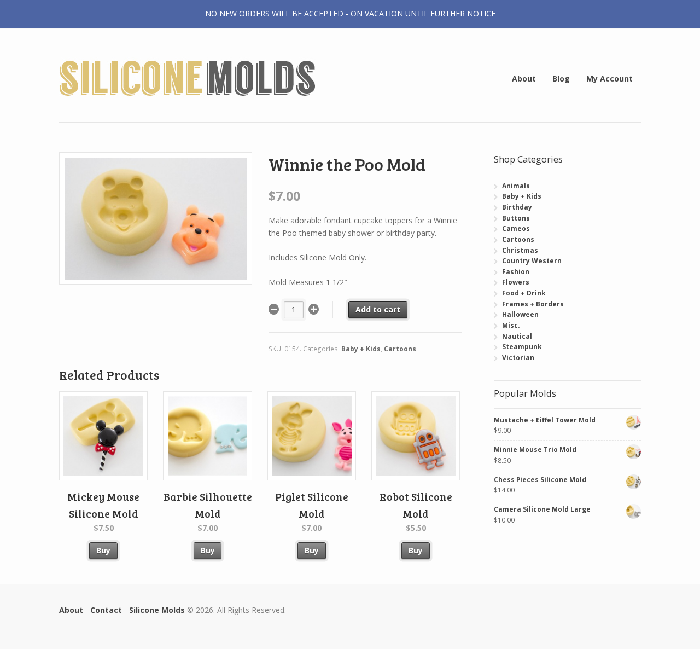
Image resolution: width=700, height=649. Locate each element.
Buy (103, 550)
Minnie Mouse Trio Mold (535, 449)
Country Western (532, 260)
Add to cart (377, 309)
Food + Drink (524, 293)
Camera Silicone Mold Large (542, 509)
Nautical (517, 336)
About (524, 78)
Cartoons (400, 349)
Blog (561, 78)
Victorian (518, 357)
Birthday (517, 207)
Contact (106, 610)
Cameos (516, 228)
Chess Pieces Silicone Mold (540, 479)
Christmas (520, 250)
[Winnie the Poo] (155, 278)
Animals (516, 185)
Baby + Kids (361, 349)
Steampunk (522, 346)
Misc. (511, 325)
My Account (609, 78)
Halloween (520, 314)
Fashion (515, 271)
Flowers (515, 282)
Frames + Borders (533, 304)
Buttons (516, 218)
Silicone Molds (157, 610)
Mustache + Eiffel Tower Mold (545, 420)
